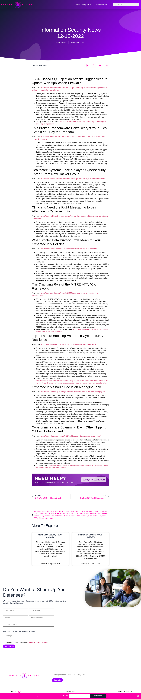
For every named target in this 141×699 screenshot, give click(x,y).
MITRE (104, 513)
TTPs (36, 518)
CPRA (82, 511)
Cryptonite (89, 511)
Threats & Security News (82, 4)
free (52, 513)
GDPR (57, 513)
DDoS (36, 513)
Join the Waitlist (101, 4)
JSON (80, 513)
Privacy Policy (70, 691)
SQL (79, 516)
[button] (86, 65)
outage (36, 516)
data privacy (104, 511)
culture (96, 511)
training (104, 516)
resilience (58, 516)
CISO (77, 511)
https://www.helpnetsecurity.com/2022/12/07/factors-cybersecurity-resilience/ (68, 344)
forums (47, 513)
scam (68, 516)
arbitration (37, 511)
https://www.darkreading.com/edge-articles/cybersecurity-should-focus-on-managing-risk (73, 392)
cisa (67, 511)
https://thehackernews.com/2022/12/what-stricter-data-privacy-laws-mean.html (69, 249)
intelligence (73, 513)
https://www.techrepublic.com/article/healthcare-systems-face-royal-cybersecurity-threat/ (73, 179)
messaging (97, 513)
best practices (60, 511)
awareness (46, 511)
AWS (52, 511)
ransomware (49, 516)
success (84, 516)
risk (64, 516)
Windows (42, 518)
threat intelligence (94, 516)
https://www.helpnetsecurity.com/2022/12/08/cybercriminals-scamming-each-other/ (71, 436)
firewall (41, 513)
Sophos (73, 516)
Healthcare (64, 513)
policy (42, 516)
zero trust (49, 518)
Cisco (72, 511)
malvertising (88, 513)
